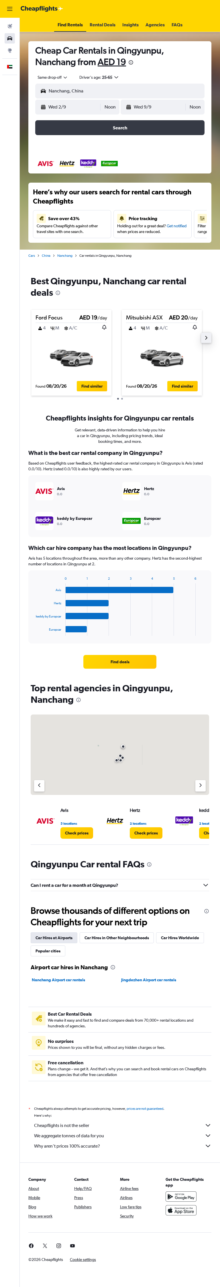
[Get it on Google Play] (181, 1196)
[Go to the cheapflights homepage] (42, 9)
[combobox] (52, 77)
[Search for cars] (9, 38)
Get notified (176, 226)
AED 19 (112, 61)
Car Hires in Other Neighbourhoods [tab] (117, 937)
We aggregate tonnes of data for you (69, 1135)
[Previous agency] (39, 785)
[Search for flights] (9, 26)
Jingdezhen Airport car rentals (148, 980)
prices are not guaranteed (145, 1109)
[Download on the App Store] (181, 1210)
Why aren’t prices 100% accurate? (67, 1146)
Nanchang (64, 256)
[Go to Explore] (9, 50)
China (46, 256)
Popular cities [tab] (48, 951)
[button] (9, 9)
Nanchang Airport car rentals (58, 980)
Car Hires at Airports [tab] (54, 937)
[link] (120, 662)
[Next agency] (200, 785)
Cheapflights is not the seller (61, 1125)
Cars (31, 256)
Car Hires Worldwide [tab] (180, 937)
